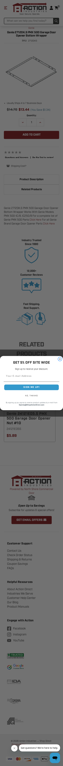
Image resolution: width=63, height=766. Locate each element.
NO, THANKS (31, 396)
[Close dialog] (60, 359)
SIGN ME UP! (31, 387)
